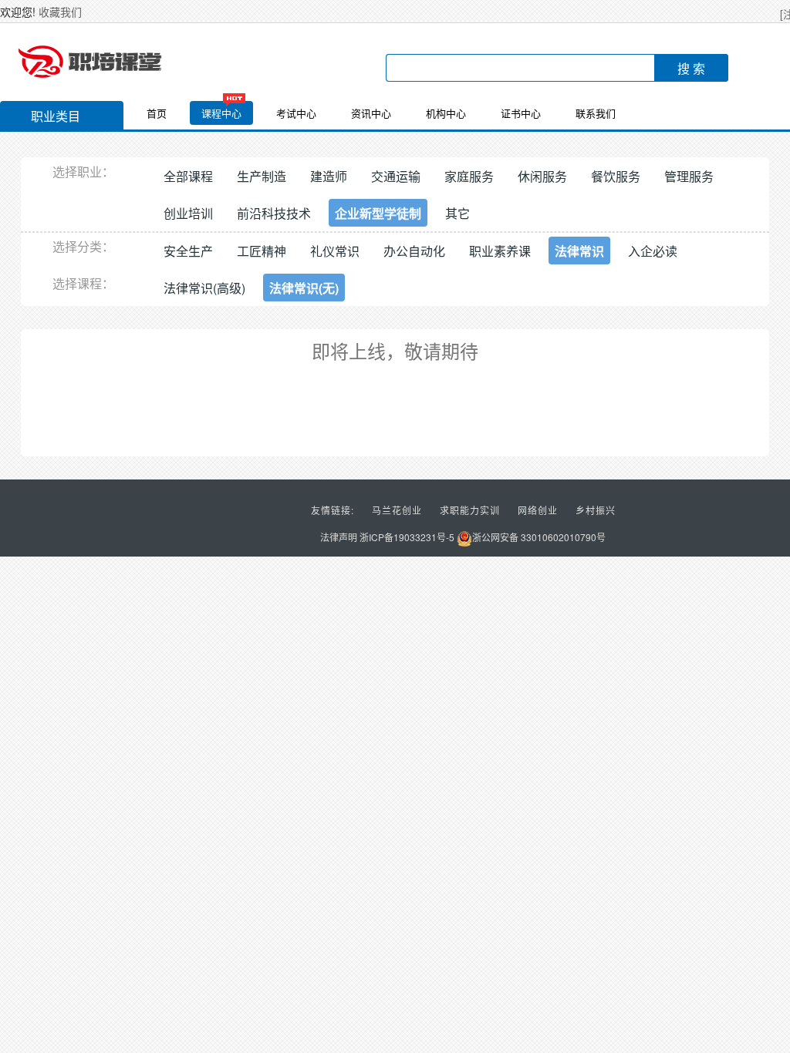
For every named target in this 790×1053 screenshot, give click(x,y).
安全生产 (188, 251)
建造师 (328, 176)
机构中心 (446, 113)
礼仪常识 (335, 251)
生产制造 (261, 176)
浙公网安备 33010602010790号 (539, 536)
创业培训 (188, 213)
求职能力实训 (470, 509)
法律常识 (579, 251)
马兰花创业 (397, 509)
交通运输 (395, 176)
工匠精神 (261, 251)
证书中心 (521, 113)
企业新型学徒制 (378, 213)
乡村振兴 (596, 509)
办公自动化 (414, 251)
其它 (457, 213)
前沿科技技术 (274, 213)
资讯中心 (371, 113)
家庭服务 (469, 176)
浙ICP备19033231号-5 (407, 536)
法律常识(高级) (204, 288)
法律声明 (338, 536)
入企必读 (652, 251)
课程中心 (221, 113)
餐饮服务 (615, 176)
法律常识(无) (304, 288)
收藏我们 (60, 11)
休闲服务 (542, 176)
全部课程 (188, 176)
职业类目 (55, 116)
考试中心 (296, 113)
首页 (157, 113)
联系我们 (596, 113)
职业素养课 (500, 251)
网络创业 (538, 509)
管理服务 (689, 176)
